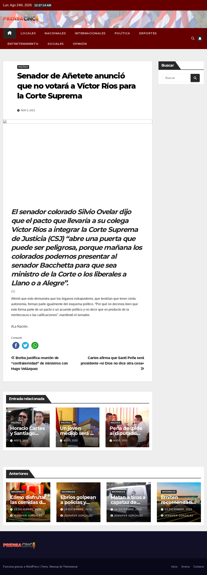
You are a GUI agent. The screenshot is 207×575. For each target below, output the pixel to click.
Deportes (148, 33)
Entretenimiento (23, 44)
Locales (28, 33)
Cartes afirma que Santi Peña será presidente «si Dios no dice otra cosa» (112, 360)
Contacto (198, 566)
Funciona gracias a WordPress (21, 566)
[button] (192, 38)
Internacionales (90, 33)
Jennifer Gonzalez (28, 515)
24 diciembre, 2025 (27, 509)
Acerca (185, 566)
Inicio (174, 566)
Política (122, 33)
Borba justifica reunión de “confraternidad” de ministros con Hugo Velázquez (39, 363)
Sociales (56, 44)
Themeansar (70, 566)
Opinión (80, 44)
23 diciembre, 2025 (178, 509)
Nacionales (55, 33)
